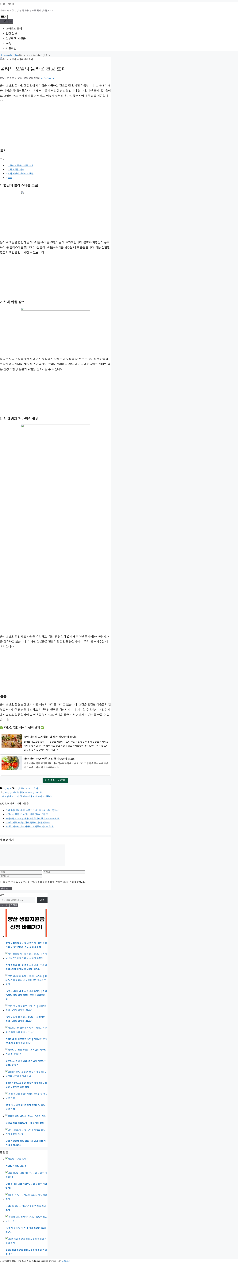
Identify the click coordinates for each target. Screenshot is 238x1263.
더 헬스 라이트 (7, 4)
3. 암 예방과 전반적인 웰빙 (20, 173)
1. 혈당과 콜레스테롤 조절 (20, 165)
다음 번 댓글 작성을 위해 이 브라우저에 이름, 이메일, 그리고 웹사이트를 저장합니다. (44, 882)
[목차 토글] (2, 159)
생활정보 (11, 48)
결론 (10, 177)
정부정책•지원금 (16, 38)
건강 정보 (11, 33)
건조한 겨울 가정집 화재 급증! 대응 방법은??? (28, 822)
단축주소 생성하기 (57, 780)
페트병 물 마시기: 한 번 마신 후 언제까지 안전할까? (27, 796)
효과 (36, 788)
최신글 (4, 905)
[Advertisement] (55, 125)
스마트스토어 (14, 28)
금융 (8, 43)
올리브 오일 (27, 788)
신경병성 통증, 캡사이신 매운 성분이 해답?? (27, 814)
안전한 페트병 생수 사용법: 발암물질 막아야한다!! (30, 826)
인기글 (13, 905)
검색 (2, 894)
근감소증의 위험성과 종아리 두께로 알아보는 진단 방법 (33, 818)
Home (5, 55)
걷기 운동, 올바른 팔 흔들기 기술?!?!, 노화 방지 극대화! (32, 810)
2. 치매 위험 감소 (16, 169)
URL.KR (66, 1261)
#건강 (17, 788)
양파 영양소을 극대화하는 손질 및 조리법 (22, 792)
